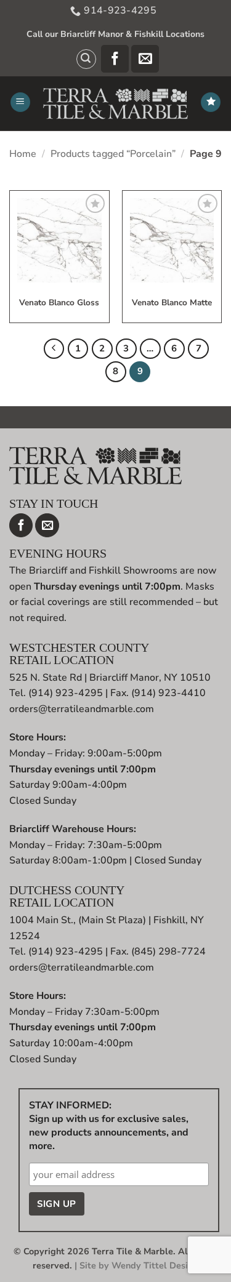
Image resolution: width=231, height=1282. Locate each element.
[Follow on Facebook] (115, 59)
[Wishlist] (211, 102)
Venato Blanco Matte (172, 303)
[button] (86, 59)
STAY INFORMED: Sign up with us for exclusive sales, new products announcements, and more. (108, 1126)
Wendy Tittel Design (154, 1265)
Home (22, 154)
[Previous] (54, 349)
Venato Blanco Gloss (59, 303)
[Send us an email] (145, 59)
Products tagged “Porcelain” (113, 154)
